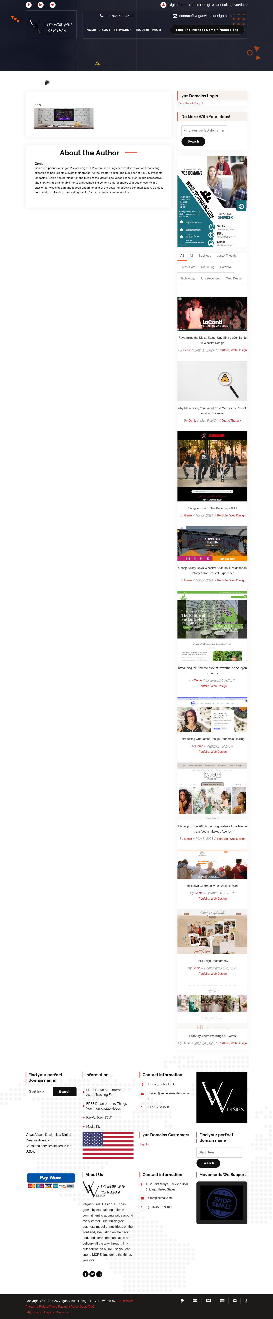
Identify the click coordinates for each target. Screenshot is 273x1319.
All (182, 255)
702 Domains (125, 1301)
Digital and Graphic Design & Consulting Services (207, 5)
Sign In (143, 1144)
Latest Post (187, 267)
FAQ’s (156, 29)
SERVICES (121, 29)
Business (205, 255)
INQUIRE (142, 29)
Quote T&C (87, 1306)
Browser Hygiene (43, 1312)
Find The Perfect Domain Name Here (207, 29)
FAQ (29, 1312)
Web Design (234, 278)
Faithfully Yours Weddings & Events (212, 1007)
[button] (51, 28)
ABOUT (105, 29)
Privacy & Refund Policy (41, 1306)
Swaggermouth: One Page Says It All (212, 466)
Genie (187, 350)
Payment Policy (68, 1306)
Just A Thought (226, 255)
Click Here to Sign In (190, 103)
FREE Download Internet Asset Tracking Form (104, 1092)
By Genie (76, 91)
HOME (91, 29)
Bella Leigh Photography (212, 931)
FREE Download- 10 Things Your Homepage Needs (106, 1106)
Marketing (207, 267)
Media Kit (93, 1126)
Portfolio (225, 267)
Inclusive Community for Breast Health (212, 864)
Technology (187, 278)
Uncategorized (210, 278)
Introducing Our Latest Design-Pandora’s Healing (212, 714)
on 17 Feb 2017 (53, 91)
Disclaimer (63, 1312)
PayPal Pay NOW (99, 1117)
